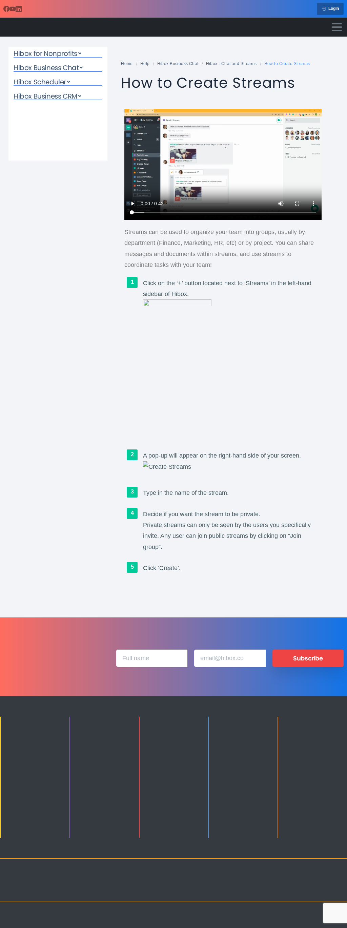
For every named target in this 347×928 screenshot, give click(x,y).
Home (127, 63)
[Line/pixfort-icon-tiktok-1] (324, 882)
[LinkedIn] (19, 9)
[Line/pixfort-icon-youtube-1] (311, 882)
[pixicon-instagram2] (270, 882)
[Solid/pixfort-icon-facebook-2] (284, 882)
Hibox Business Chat (178, 63)
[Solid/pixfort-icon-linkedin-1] (297, 882)
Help (145, 63)
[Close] (243, 921)
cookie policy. (221, 921)
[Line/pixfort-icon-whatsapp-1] (270, 890)
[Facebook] (6, 9)
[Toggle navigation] (337, 27)
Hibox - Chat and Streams (231, 63)
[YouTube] (12, 9)
